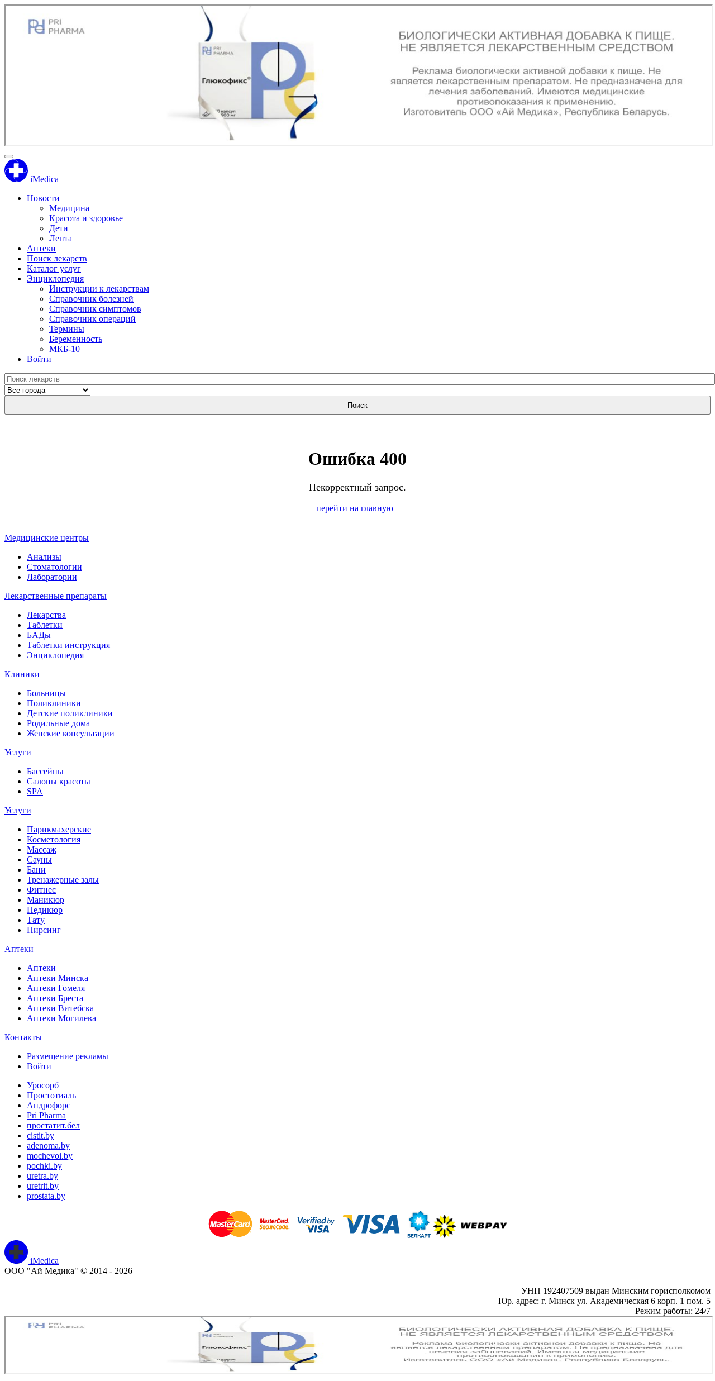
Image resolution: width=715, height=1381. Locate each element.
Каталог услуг (54, 268)
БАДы (39, 635)
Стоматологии (54, 567)
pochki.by (44, 1165)
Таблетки (45, 625)
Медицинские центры (46, 537)
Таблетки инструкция (68, 645)
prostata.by (46, 1196)
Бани (36, 869)
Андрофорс (48, 1105)
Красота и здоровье (86, 218)
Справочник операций (92, 318)
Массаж (41, 849)
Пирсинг (44, 930)
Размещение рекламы (67, 1056)
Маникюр (45, 899)
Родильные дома (58, 723)
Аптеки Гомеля (56, 988)
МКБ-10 (64, 349)
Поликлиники (54, 703)
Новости (43, 198)
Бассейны (45, 771)
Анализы (44, 556)
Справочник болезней (91, 298)
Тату (36, 920)
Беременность (75, 339)
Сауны (39, 859)
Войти (39, 359)
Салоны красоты (58, 781)
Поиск (357, 405)
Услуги (17, 752)
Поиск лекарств (57, 258)
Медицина (69, 208)
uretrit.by (43, 1185)
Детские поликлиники (70, 713)
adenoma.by (48, 1145)
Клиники (22, 674)
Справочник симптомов (95, 308)
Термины (66, 329)
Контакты (23, 1037)
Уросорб (43, 1085)
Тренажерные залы (63, 879)
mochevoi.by (50, 1155)
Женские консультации (71, 733)
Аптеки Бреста (55, 998)
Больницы (46, 693)
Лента (60, 238)
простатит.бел (53, 1125)
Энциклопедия (55, 278)
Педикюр (45, 910)
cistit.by (40, 1135)
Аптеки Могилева (61, 1018)
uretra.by (42, 1175)
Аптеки (41, 248)
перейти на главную (354, 508)
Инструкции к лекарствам (99, 288)
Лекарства (46, 615)
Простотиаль (51, 1095)
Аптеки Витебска (60, 1008)
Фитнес (41, 889)
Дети (58, 228)
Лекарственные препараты (55, 596)
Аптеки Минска (57, 978)
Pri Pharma (46, 1115)
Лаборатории (52, 577)
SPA (35, 791)
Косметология (53, 839)
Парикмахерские (59, 829)
